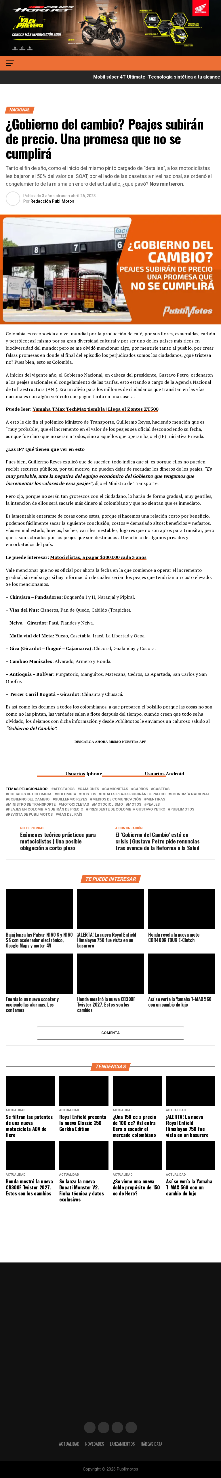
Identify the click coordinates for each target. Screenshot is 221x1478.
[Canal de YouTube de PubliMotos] (131, 1427)
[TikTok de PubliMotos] (117, 1427)
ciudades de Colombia (30, 794)
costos (88, 794)
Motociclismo (108, 804)
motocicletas (75, 804)
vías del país (70, 815)
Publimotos (182, 809)
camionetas (116, 789)
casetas (161, 789)
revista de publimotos (30, 815)
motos (134, 804)
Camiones (89, 789)
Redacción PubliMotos (52, 201)
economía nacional (190, 794)
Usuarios (75, 773)
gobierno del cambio (28, 799)
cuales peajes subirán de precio (133, 794)
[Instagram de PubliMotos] (103, 1427)
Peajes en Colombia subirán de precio (45, 809)
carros (140, 789)
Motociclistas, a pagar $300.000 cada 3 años (98, 557)
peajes (153, 804)
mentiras (155, 799)
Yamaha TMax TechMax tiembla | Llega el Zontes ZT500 (95, 409)
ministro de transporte (32, 804)
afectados (64, 789)
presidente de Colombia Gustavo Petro (126, 809)
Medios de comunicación (116, 799)
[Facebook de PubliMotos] (90, 1427)
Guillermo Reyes (71, 799)
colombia (66, 794)
